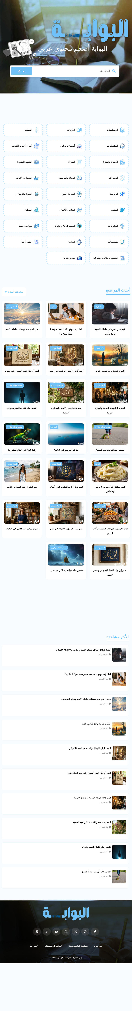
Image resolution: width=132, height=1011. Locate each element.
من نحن (98, 945)
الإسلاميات (112, 129)
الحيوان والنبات (24, 177)
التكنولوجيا (112, 145)
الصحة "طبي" (68, 193)
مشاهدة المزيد (15, 291)
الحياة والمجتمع (67, 177)
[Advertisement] (66, 102)
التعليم (28, 129)
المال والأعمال (67, 209)
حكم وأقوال (25, 241)
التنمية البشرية (24, 161)
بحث (21, 71)
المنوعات (113, 225)
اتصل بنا (34, 945)
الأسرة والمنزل (110, 161)
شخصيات (113, 241)
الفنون (114, 209)
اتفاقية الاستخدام (53, 945)
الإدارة (71, 241)
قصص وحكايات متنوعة (105, 257)
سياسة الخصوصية (78, 945)
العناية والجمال (24, 193)
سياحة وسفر (25, 225)
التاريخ (71, 161)
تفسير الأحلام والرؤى (64, 225)
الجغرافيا (113, 177)
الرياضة (114, 193)
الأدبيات (71, 129)
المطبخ (28, 209)
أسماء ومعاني (67, 145)
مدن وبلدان (69, 257)
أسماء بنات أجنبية (57, 385)
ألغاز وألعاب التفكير (21, 145)
